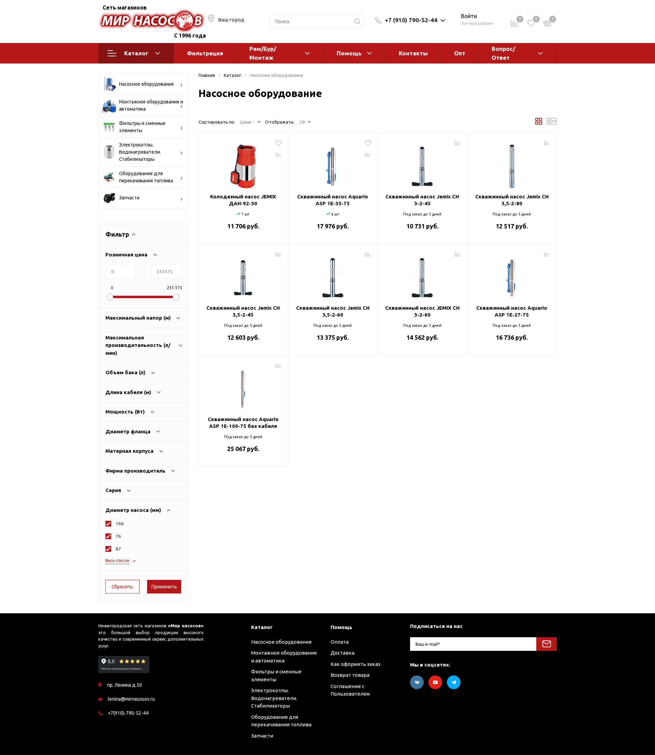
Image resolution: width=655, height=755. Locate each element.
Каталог (136, 53)
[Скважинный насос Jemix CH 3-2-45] (422, 164)
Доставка (342, 653)
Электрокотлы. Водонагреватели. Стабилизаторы (140, 152)
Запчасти (129, 197)
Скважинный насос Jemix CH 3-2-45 (422, 200)
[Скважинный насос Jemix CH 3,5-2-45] (243, 275)
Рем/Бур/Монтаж (262, 53)
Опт (459, 53)
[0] (547, 24)
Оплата (340, 642)
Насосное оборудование (146, 84)
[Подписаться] (546, 644)
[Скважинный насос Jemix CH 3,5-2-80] (512, 164)
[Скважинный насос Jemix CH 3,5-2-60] (333, 275)
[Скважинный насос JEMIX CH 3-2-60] (422, 275)
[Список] (552, 123)
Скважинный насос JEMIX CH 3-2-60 (422, 311)
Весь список (117, 560)
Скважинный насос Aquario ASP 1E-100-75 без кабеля (243, 422)
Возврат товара (350, 675)
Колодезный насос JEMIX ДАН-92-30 (243, 200)
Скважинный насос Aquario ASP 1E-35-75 (332, 200)
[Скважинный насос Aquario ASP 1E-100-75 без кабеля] (243, 386)
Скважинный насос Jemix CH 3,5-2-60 (332, 311)
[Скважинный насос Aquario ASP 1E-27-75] (512, 275)
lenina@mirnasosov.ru (131, 699)
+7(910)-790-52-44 (128, 713)
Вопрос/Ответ (503, 53)
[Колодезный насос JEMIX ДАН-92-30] (243, 164)
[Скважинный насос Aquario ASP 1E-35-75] (333, 164)
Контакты (413, 53)
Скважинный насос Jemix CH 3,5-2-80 (512, 200)
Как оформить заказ (355, 664)
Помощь (349, 53)
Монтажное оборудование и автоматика (151, 105)
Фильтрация (205, 53)
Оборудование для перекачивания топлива (146, 177)
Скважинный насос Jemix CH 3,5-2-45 (243, 311)
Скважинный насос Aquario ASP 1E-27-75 (511, 311)
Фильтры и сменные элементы (142, 127)
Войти (469, 16)
